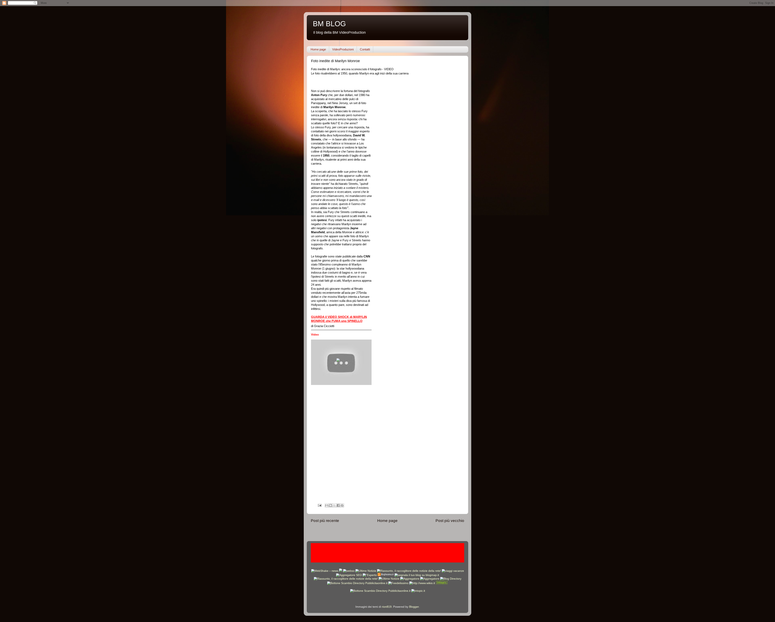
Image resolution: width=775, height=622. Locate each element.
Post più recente (325, 521)
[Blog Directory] (450, 578)
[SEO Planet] (349, 575)
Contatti (365, 49)
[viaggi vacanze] (453, 570)
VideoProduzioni (343, 49)
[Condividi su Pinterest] (342, 505)
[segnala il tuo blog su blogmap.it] (417, 575)
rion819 (387, 606)
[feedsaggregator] (409, 578)
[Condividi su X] (334, 505)
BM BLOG (329, 24)
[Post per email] (319, 505)
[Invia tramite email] (327, 505)
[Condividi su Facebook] (338, 505)
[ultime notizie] (365, 570)
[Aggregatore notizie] (386, 575)
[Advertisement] (387, 552)
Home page (318, 49)
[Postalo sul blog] (331, 505)
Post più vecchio (450, 521)
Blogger (414, 606)
